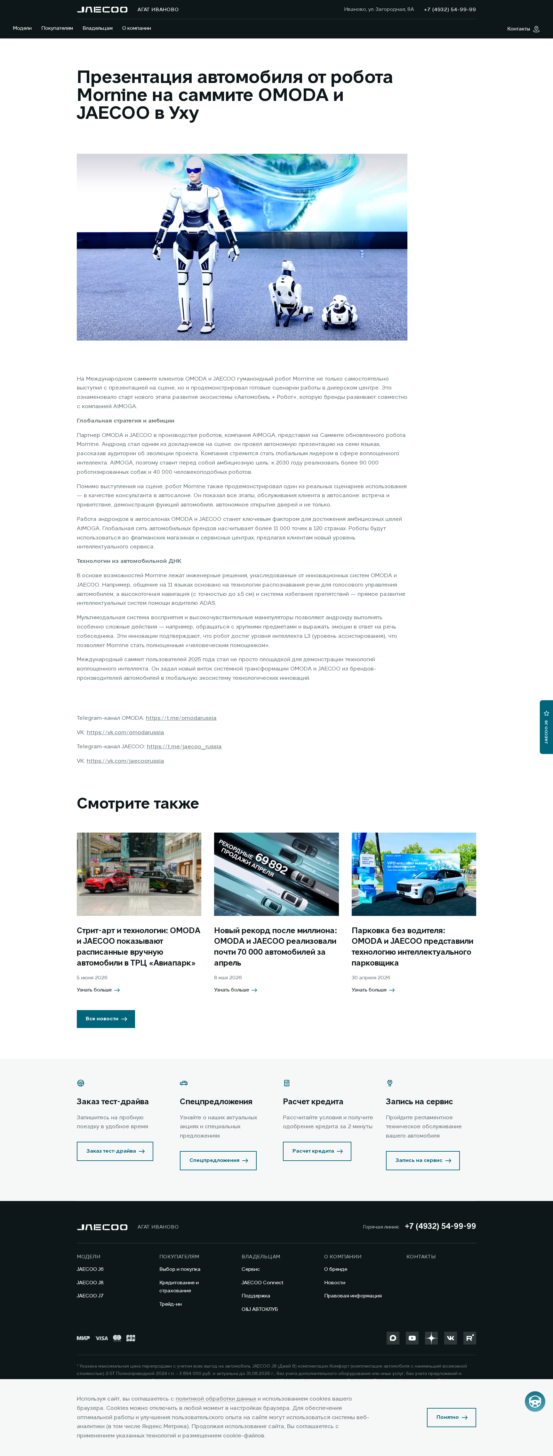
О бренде (335, 1269)
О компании (136, 28)
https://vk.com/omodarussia (125, 733)
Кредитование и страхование (179, 1287)
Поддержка (256, 1296)
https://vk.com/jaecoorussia (125, 761)
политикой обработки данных (216, 1399)
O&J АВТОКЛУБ (260, 1309)
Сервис (251, 1269)
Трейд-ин (170, 1304)
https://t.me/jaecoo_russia (184, 747)
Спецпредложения (214, 1160)
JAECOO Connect (263, 1283)
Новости (334, 1283)
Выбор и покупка (180, 1269)
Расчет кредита (313, 1151)
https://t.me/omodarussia (181, 718)
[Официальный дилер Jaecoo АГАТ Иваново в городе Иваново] (102, 9)
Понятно (448, 1417)
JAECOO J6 (90, 1269)
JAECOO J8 (90, 1283)
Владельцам (98, 28)
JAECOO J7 (90, 1296)
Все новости (102, 1019)
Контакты (421, 1257)
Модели (22, 28)
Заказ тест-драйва (111, 1151)
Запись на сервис (419, 1160)
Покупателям (57, 28)
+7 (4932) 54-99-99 (440, 1227)
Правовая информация (353, 1296)
